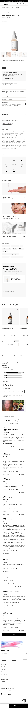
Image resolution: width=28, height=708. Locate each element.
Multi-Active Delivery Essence (17, 256)
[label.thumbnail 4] (19, 54)
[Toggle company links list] (26, 681)
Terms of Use (4, 660)
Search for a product (9, 291)
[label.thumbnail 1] (3, 54)
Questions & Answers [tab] (20, 355)
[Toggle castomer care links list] (26, 679)
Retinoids (21, 248)
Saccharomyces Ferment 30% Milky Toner (10, 254)
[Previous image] (2, 38)
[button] (25, 114)
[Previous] (1, 1)
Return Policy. (10, 84)
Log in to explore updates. (14, 1)
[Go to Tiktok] (13, 694)
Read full (8, 198)
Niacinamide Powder (6, 248)
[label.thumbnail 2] (8, 54)
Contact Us (14, 660)
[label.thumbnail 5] (24, 54)
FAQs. (16, 83)
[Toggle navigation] (1, 4)
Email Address (4, 653)
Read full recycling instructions (10, 237)
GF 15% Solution (6, 256)
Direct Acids (5, 251)
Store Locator (4, 674)
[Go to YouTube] (9, 694)
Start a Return (4, 666)
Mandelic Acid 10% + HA (7, 328)
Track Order (3, 669)
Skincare (3, 7)
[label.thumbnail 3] (13, 54)
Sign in (2, 671)
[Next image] (26, 38)
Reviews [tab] (4, 355)
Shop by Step (10, 7)
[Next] (26, 1)
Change (13, 688)
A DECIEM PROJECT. (4, 701)
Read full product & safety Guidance (11, 218)
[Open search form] (17, 4)
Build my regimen (7, 123)
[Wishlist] (25, 11)
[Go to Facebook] (1, 694)
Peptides (15, 248)
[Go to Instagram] (5, 694)
